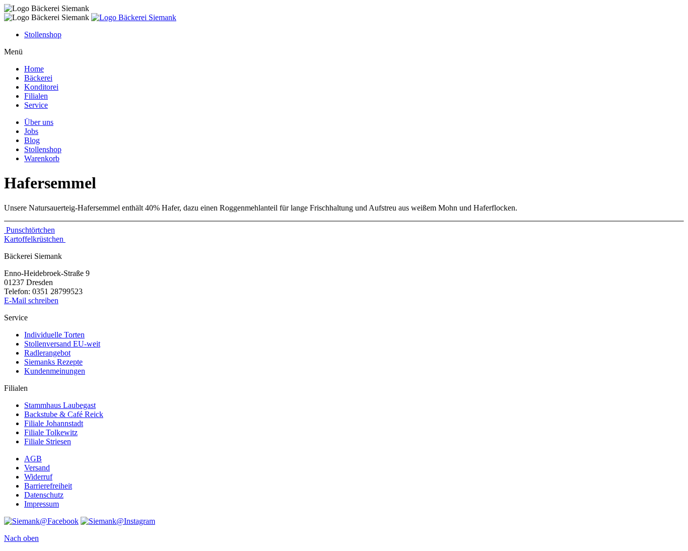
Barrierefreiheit (48, 485)
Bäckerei (38, 78)
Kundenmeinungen (54, 371)
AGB (33, 458)
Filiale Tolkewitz (51, 432)
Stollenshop (42, 34)
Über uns (38, 122)
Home (34, 68)
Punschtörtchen (29, 230)
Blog (32, 140)
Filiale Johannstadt (53, 423)
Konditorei (41, 87)
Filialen (36, 96)
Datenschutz (43, 495)
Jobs (31, 131)
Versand (37, 467)
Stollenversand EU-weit (62, 343)
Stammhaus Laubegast (60, 405)
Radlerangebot (47, 353)
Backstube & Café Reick (63, 414)
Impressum (41, 504)
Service (36, 105)
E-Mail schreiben (31, 300)
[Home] (133, 17)
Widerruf (38, 476)
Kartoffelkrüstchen (34, 239)
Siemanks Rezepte (53, 362)
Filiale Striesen (47, 441)
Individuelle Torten (54, 334)
